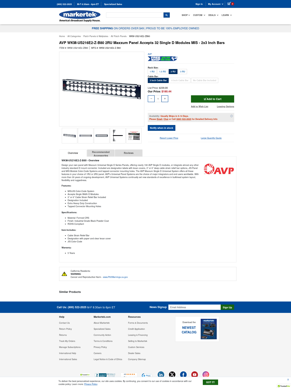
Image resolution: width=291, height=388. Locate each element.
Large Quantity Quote (211, 137)
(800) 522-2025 (64, 4)
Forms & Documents (138, 322)
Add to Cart (220, 99)
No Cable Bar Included (205, 80)
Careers (97, 353)
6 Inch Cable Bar (180, 80)
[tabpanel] (148, 208)
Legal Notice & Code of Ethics (108, 359)
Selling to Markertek (137, 340)
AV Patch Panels (119, 36)
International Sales (68, 359)
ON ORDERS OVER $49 (118, 28)
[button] (85, 375)
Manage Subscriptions (69, 347)
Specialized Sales (113, 4)
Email (159, 118)
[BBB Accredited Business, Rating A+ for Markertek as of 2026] (105, 375)
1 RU (152, 71)
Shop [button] (185, 15)
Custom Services (136, 347)
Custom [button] (198, 15)
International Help (67, 353)
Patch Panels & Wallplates (95, 36)
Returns (63, 334)
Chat (166, 118)
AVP (150, 54)
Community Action (102, 334)
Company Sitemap (137, 359)
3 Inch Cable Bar (158, 80)
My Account (214, 3)
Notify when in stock (161, 128)
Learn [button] (225, 15)
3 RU (182, 71)
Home (62, 36)
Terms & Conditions (103, 340)
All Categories (74, 36)
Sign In (199, 3)
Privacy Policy (100, 347)
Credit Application (136, 328)
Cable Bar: (153, 76)
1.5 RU (162, 71)
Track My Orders (67, 340)
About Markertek (102, 322)
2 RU (173, 71)
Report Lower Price (169, 137)
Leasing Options (225, 106)
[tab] (73, 153)
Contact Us (64, 322)
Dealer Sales (134, 353)
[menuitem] (186, 15)
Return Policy (65, 328)
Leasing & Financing (138, 334)
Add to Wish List (199, 106)
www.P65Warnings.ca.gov (115, 276)
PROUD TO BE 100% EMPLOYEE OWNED (172, 28)
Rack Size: (153, 67)
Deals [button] (212, 15)
